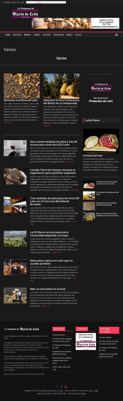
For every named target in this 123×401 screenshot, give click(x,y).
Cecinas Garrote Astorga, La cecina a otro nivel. (106, 182)
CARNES (37, 35)
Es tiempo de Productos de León (107, 193)
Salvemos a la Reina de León (21, 100)
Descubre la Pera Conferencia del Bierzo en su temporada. (61, 101)
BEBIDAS (27, 35)
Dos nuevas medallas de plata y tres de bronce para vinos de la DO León (53, 143)
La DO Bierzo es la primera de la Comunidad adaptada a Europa (49, 234)
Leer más (7, 122)
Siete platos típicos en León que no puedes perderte (51, 262)
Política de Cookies (44, 393)
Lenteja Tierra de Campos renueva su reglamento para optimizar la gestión (53, 171)
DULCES (78, 35)
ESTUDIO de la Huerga (77, 393)
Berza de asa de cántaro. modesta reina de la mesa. (107, 214)
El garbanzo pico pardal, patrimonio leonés (106, 204)
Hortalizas (58, 35)
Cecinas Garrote (92, 155)
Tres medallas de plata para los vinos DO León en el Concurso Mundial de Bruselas (54, 201)
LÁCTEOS (46, 35)
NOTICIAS (17, 35)
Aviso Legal (93, 390)
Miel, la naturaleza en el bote (47, 289)
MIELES (69, 35)
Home (7, 35)
